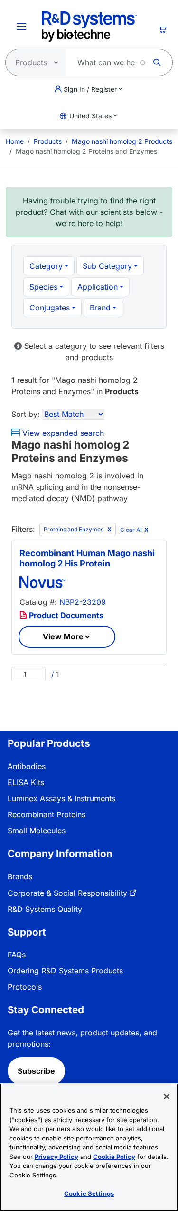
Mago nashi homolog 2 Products (122, 141)
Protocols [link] (25, 986)
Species (43, 287)
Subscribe (36, 1071)
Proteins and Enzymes (74, 529)
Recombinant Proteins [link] (46, 814)
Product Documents (65, 615)
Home (15, 141)
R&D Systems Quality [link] (45, 909)
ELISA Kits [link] (26, 782)
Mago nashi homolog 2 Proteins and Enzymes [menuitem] (86, 151)
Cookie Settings (89, 1193)
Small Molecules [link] (37, 830)
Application (97, 287)
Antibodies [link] (27, 766)
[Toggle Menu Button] (21, 26)
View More (63, 636)
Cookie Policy (114, 1156)
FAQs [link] (17, 954)
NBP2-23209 (82, 602)
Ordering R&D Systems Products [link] (65, 970)
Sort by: (25, 414)
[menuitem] (15, 141)
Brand (100, 307)
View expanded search (62, 433)
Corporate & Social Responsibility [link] (67, 893)
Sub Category (107, 266)
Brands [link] (20, 876)
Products (48, 141)
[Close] (166, 1096)
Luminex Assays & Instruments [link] (61, 798)
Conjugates (49, 307)
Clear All (134, 529)
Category (46, 266)
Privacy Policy (56, 1156)
